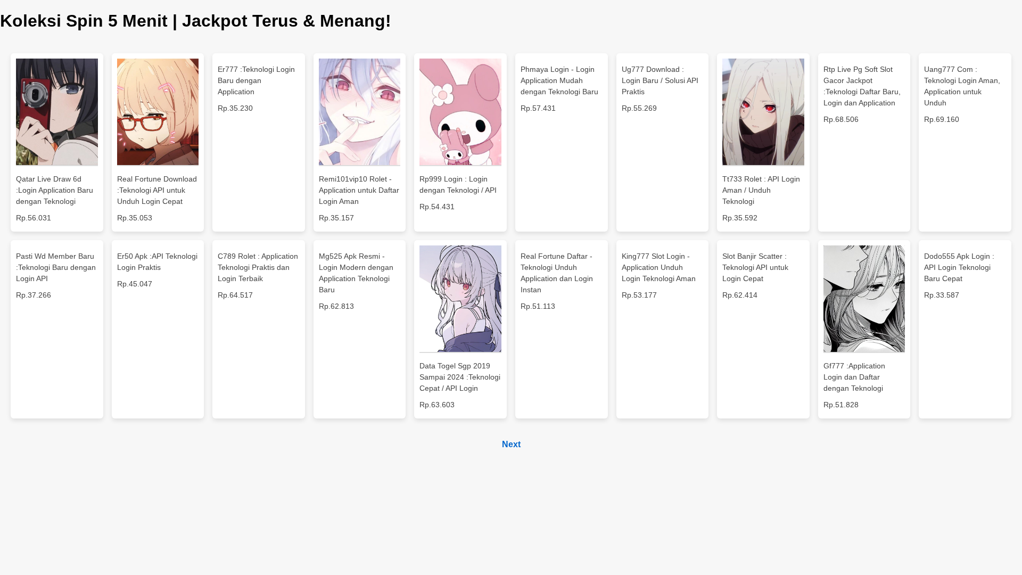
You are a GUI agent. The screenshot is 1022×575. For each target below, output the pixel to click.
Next (511, 444)
